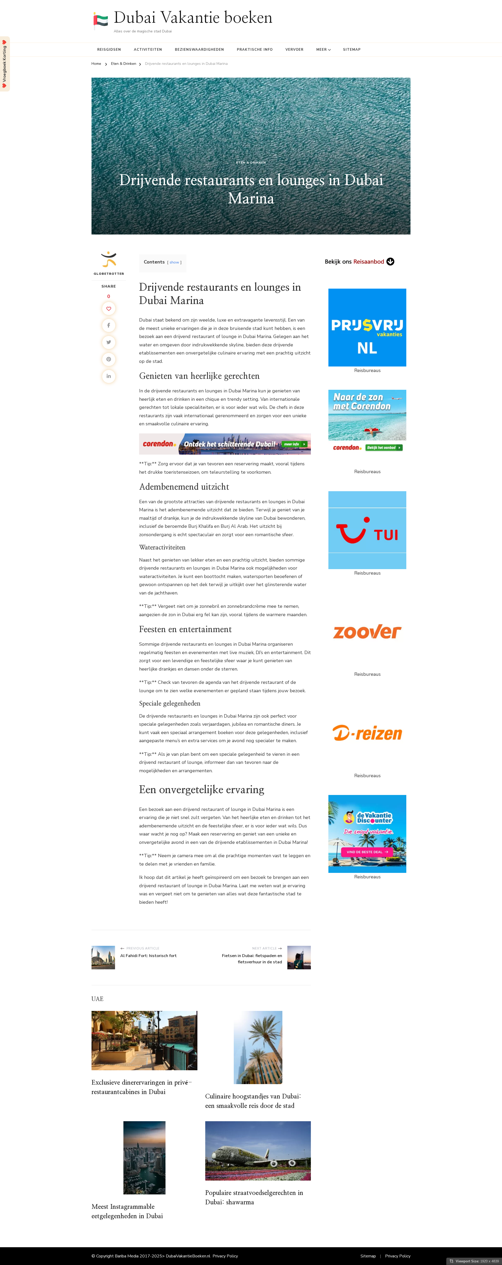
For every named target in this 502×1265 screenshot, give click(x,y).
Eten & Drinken (251, 163)
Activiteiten (148, 49)
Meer (321, 49)
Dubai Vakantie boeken (193, 18)
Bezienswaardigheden (199, 49)
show (174, 262)
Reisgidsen (109, 49)
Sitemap (352, 49)
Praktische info (255, 49)
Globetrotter (109, 274)
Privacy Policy (225, 1256)
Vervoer (295, 49)
